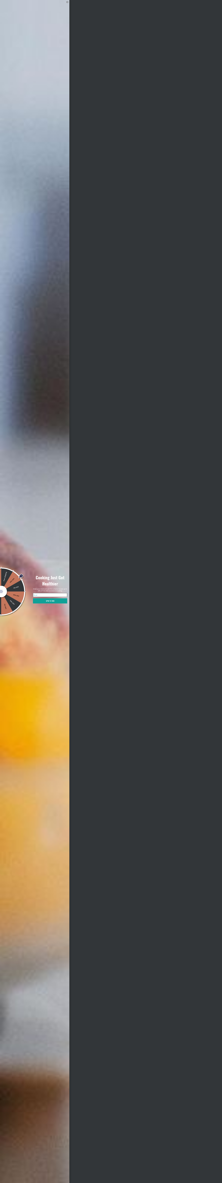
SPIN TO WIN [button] (50, 601)
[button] (67, 2)
